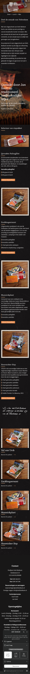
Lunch (14, 14)
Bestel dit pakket (6, 455)
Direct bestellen (8, 180)
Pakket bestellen (7, 109)
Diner (9, 14)
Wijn (19, 14)
